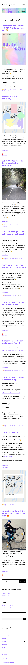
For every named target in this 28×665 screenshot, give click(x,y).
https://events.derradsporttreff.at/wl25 (12, 350)
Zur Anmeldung (5, 595)
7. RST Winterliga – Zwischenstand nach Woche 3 (14, 234)
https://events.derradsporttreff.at (11, 392)
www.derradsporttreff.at (10, 456)
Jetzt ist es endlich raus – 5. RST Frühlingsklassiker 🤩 (13, 28)
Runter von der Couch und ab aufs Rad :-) (12, 342)
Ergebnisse (4, 647)
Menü (23, 4)
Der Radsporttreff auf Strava (9, 606)
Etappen (4, 641)
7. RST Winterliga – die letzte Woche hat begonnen (12, 163)
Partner (4, 651)
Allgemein (21, 574)
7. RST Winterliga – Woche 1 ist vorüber (13, 303)
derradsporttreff (7, 89)
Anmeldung (4, 638)
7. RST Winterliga (10, 432)
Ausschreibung (5, 635)
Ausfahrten (4, 644)
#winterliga (5, 467)
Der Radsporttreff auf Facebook (10, 607)
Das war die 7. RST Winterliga (10, 97)
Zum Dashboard (6, 593)
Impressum (12, 662)
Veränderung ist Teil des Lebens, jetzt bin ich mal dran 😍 (13, 513)
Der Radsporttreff (9, 5)
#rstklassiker (5, 465)
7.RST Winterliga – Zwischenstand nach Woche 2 (14, 267)
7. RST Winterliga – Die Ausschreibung (13, 378)
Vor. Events (4, 654)
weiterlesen (5, 150)
